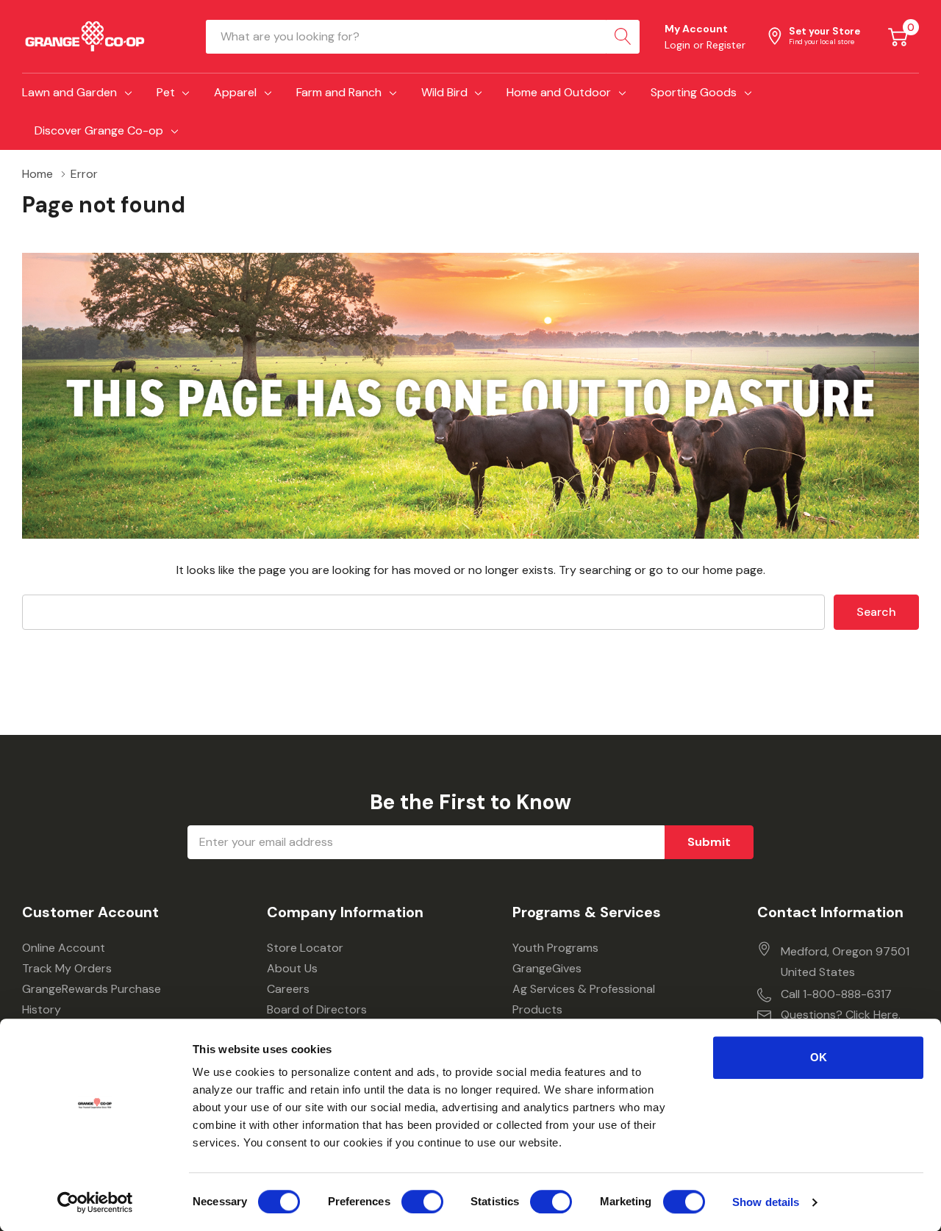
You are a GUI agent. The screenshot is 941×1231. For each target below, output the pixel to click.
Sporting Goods (694, 92)
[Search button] (623, 37)
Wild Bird (444, 92)
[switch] (422, 1201)
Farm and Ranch (339, 92)
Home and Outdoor (559, 92)
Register (725, 44)
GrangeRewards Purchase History (91, 999)
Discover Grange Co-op (99, 130)
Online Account (63, 947)
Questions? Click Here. (841, 1014)
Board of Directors (317, 1009)
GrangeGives (547, 968)
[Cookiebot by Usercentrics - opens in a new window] (95, 1202)
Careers (288, 989)
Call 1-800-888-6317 (836, 994)
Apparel (235, 92)
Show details (765, 1202)
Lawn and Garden (69, 92)
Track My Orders (67, 968)
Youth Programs (555, 947)
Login (679, 44)
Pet (166, 92)
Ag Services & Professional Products (583, 999)
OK (818, 1057)
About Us (292, 968)
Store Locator (305, 947)
